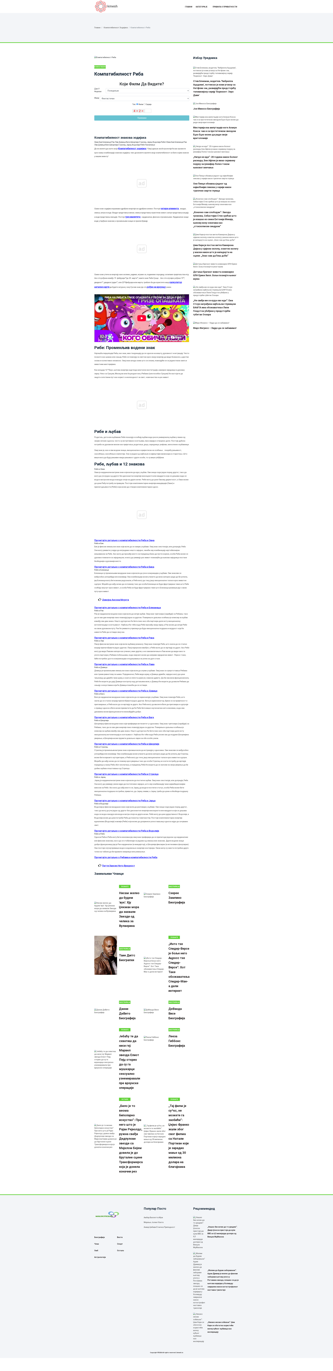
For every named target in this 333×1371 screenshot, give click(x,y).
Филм (140, 104)
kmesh (112, 6)
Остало (124, 1099)
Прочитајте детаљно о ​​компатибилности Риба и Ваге (124, 717)
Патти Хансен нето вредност (118, 865)
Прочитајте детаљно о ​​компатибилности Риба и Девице (125, 690)
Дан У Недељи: (98, 90)
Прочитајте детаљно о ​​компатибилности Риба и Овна (124, 540)
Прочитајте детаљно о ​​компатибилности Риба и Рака (124, 637)
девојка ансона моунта (115, 599)
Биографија (174, 886)
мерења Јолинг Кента (154, 1222)
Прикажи (141, 118)
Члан (96, 1244)
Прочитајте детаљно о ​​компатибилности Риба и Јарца (124, 800)
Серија (148, 104)
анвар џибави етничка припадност (159, 1227)
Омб (96, 1250)
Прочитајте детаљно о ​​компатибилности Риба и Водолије (126, 830)
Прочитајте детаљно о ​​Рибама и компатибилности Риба (125, 857)
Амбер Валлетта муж (153, 1217)
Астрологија (100, 1257)
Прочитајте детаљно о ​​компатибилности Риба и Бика (124, 566)
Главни (188, 7)
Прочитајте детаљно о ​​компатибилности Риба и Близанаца (127, 607)
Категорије (201, 7)
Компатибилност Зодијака (116, 28)
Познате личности (174, 938)
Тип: (134, 104)
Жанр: (97, 98)
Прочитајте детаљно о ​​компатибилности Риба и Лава (124, 664)
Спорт (120, 1244)
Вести (120, 1237)
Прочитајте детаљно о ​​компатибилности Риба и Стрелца (126, 774)
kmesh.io (180, 1352)
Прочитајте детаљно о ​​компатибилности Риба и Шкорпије (126, 744)
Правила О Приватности (225, 7)
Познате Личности (124, 887)
